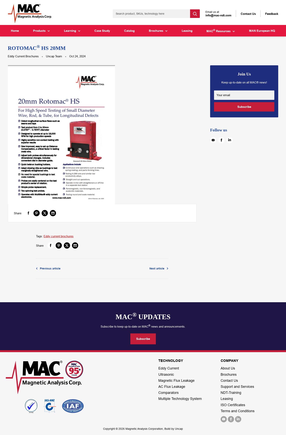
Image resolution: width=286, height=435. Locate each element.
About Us (228, 368)
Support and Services (237, 387)
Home (15, 30)
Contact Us (229, 381)
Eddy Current (168, 368)
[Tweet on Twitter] (45, 213)
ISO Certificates (233, 405)
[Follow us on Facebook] (221, 140)
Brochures (156, 30)
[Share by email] (53, 213)
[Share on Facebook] (28, 213)
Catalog (129, 30)
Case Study (102, 30)
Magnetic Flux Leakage (176, 381)
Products (39, 30)
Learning (70, 30)
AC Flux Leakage (171, 387)
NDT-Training (231, 393)
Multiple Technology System (180, 399)
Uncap (179, 428)
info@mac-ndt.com (218, 15)
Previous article (50, 268)
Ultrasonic (166, 375)
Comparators (168, 393)
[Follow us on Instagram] (229, 140)
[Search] (195, 13)
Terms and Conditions (237, 411)
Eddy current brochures (59, 236)
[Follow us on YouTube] (213, 140)
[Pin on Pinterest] (36, 213)
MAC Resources (218, 31)
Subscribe (244, 106)
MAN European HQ (262, 30)
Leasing (187, 30)
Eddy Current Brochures (23, 56)
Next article (156, 268)
